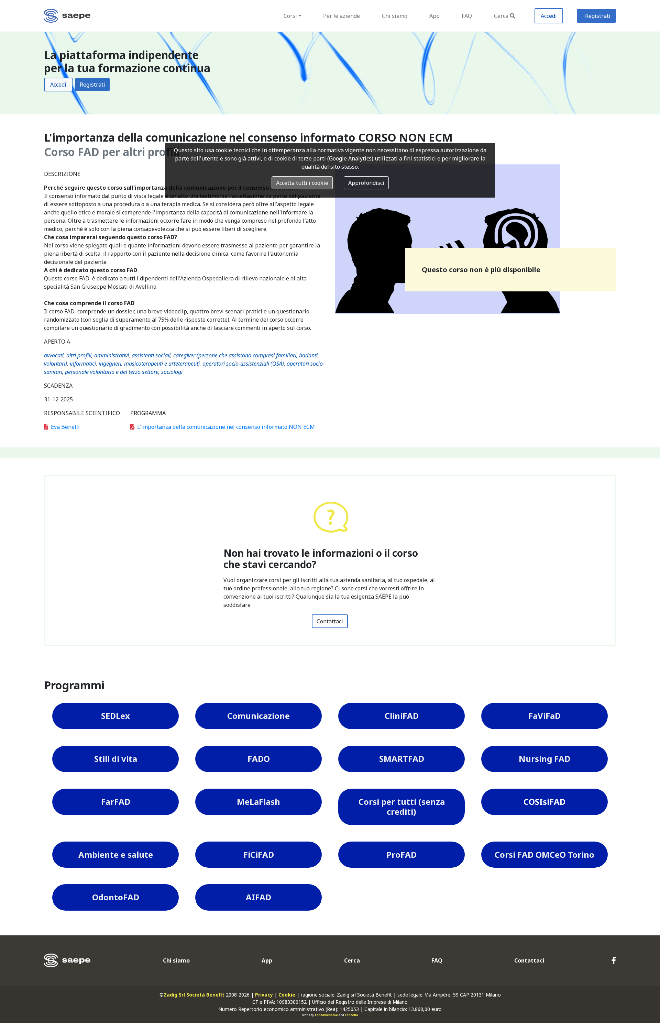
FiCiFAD (258, 854)
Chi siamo (394, 16)
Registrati (597, 16)
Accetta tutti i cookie (302, 183)
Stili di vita (115, 758)
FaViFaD (544, 715)
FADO (259, 758)
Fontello (351, 1015)
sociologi (172, 372)
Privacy (264, 994)
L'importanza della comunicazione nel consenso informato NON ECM (226, 427)
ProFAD (401, 854)
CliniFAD (402, 715)
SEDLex (115, 715)
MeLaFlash (258, 801)
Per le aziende (341, 16)
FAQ (467, 16)
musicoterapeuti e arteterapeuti (162, 363)
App (434, 16)
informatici (83, 363)
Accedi (549, 16)
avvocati (54, 355)
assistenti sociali (151, 355)
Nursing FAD (544, 758)
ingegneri (110, 363)
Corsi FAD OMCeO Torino (544, 854)
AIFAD (258, 897)
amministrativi (111, 355)
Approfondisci (366, 183)
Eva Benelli (65, 427)
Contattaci (330, 621)
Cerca (501, 16)
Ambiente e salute (115, 854)
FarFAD (115, 801)
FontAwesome (326, 1015)
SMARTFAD (401, 758)
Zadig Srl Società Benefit (194, 994)
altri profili (78, 355)
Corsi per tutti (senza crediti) (402, 806)
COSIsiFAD (544, 801)
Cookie (286, 994)
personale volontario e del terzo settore (111, 372)
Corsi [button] (290, 16)
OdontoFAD (115, 897)
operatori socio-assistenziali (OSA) (243, 363)
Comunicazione (258, 715)
